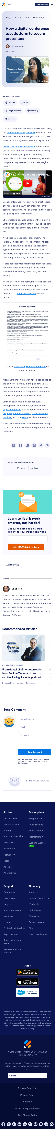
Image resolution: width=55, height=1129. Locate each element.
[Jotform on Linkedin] (14, 1124)
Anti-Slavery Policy (27, 1115)
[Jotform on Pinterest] (36, 1124)
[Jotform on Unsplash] (52, 1124)
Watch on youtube (12, 193)
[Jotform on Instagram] (46, 1124)
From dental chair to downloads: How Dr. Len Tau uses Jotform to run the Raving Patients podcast (22, 673)
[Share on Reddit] (34, 445)
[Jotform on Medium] (19, 1124)
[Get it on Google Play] (27, 972)
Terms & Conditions (28, 1088)
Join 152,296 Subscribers (26, 547)
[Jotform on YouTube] (41, 1124)
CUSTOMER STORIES (13, 665)
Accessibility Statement (27, 1108)
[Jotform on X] (9, 1124)
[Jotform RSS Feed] (30, 1124)
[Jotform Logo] (3, 4)
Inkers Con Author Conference (19, 146)
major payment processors (17, 413)
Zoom (25, 417)
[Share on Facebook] (20, 445)
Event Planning (12, 565)
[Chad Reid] (8, 46)
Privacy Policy (32, 761)
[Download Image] (48, 359)
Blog (9, 4)
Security (27, 1101)
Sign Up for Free (42, 4)
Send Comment (35, 752)
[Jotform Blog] (25, 1124)
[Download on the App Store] (27, 982)
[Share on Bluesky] (41, 445)
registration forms (12, 409)
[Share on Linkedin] (27, 445)
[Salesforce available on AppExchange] (27, 992)
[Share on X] (13, 445)
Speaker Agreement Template (30, 366)
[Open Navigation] (52, 4)
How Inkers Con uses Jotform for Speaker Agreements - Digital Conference (31, 174)
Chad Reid (18, 46)
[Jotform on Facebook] (3, 1124)
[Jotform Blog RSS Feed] (47, 445)
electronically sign (26, 293)
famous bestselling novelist (21, 132)
